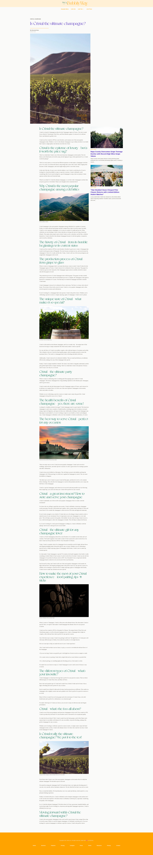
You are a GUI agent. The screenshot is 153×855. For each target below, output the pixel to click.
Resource (99, 845)
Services (43, 845)
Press (81, 845)
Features (53, 845)
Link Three (89, 9)
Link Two (80, 9)
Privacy (109, 845)
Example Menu (65, 9)
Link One (73, 9)
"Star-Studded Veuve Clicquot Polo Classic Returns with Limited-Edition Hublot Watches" (105, 192)
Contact (118, 845)
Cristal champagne (35, 19)
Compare (72, 845)
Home (34, 845)
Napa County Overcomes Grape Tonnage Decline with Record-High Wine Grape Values (107, 154)
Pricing (62, 845)
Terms (89, 845)
